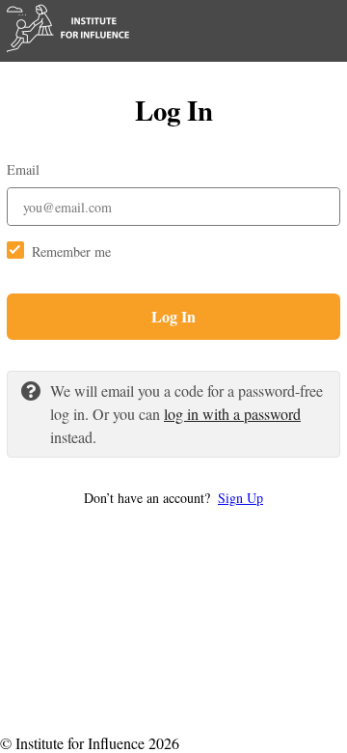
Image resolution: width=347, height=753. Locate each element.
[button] (173, 497)
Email (23, 169)
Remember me (71, 251)
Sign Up (240, 497)
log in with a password (232, 414)
